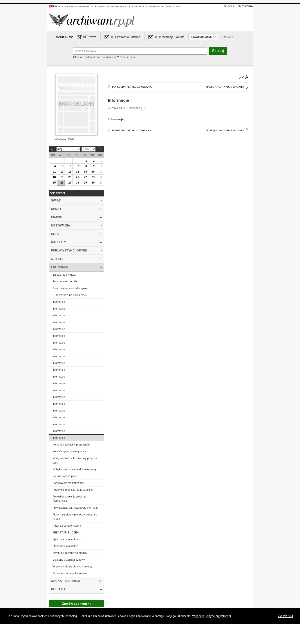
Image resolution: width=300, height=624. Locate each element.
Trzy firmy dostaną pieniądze (69, 552)
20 (69, 177)
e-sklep (137, 6)
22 (85, 177)
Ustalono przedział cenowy (68, 559)
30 (93, 182)
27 (69, 182)
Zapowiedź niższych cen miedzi (71, 573)
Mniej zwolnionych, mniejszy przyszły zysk (74, 460)
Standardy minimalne (65, 546)
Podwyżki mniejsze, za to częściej (72, 489)
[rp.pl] (53, 6)
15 (85, 171)
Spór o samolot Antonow (66, 539)
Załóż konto (245, 6)
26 (61, 182)
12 (61, 171)
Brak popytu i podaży (65, 281)
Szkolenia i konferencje (77, 6)
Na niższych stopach (64, 476)
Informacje (58, 301)
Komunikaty (153, 6)
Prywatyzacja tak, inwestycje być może (75, 507)
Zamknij (285, 616)
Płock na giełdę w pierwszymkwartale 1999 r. (74, 517)
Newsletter (172, 6)
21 (77, 177)
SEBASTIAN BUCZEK (65, 532)
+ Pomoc (227, 37)
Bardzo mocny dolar (64, 274)
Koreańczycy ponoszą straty (69, 451)
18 (54, 177)
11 (54, 171)
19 (61, 177)
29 (85, 182)
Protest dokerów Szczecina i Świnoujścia (69, 499)
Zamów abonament (76, 603)
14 (77, 171)
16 (93, 171)
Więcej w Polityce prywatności (211, 616)
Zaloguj (229, 6)
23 (93, 177)
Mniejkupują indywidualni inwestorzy (74, 469)
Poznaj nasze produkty (113, 6)
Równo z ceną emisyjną (66, 525)
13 (69, 171)
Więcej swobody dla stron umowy (72, 566)
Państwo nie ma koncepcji (68, 483)
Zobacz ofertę (127, 57)
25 (54, 182)
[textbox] (140, 51)
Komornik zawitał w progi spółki (71, 444)
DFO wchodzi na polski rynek (69, 295)
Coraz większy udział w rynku (70, 288)
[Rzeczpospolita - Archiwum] (91, 20)
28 (77, 182)
